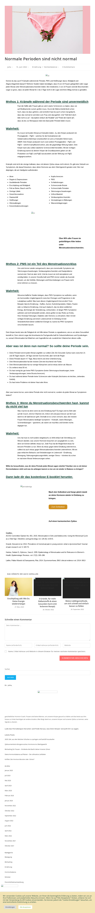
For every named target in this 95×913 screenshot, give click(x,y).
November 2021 (10, 841)
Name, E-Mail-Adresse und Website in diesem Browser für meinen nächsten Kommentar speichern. (47, 651)
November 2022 (10, 806)
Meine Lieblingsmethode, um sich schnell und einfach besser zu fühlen (76, 603)
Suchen (7, 669)
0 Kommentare (68, 67)
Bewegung (8, 857)
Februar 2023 (9, 795)
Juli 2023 (7, 775)
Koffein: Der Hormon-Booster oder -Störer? (19, 759)
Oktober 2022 (9, 811)
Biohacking (8, 862)
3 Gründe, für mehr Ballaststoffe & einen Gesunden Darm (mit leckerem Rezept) (47, 602)
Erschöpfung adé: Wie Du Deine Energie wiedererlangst (18, 601)
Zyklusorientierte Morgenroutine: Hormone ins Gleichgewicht (26, 744)
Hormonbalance (50, 67)
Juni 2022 (8, 826)
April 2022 (8, 831)
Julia (9, 67)
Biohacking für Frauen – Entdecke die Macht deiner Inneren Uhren (27, 749)
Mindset (7, 877)
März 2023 (8, 791)
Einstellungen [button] (10, 907)
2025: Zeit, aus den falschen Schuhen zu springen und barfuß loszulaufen (29, 739)
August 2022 (9, 821)
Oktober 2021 (9, 846)
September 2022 (10, 816)
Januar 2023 (9, 801)
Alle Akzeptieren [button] (25, 907)
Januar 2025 (9, 770)
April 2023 (8, 786)
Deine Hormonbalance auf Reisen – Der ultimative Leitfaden (25, 754)
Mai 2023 (8, 780)
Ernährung (36, 67)
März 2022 (8, 836)
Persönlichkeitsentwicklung (14, 882)
